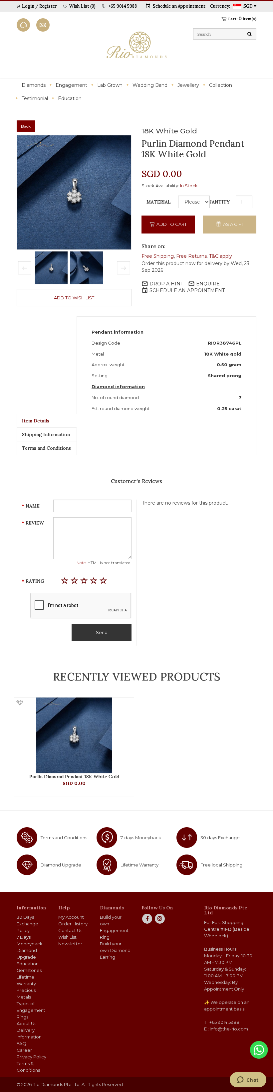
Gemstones (29, 970)
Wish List (67, 937)
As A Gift (232, 224)
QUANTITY (217, 202)
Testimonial (35, 98)
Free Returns (191, 256)
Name (33, 506)
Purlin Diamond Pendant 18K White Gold (74, 777)
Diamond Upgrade (61, 864)
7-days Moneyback (141, 837)
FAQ (21, 1043)
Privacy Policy (31, 1056)
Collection (220, 85)
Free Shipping (157, 256)
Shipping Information (46, 434)
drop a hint (166, 284)
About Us (26, 1023)
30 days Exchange (220, 837)
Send (102, 632)
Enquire (208, 284)
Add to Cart (171, 224)
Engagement (71, 85)
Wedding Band (150, 85)
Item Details (35, 421)
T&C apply (220, 256)
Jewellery (188, 85)
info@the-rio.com (229, 1028)
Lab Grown (110, 85)
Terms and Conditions (46, 448)
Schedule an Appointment (179, 6)
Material (158, 202)
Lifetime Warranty (139, 864)
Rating (35, 581)
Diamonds (34, 85)
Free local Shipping (221, 864)
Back (26, 126)
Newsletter (70, 943)
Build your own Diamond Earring (115, 950)
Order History (73, 923)
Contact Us (70, 930)
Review (35, 523)
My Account (71, 917)
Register (48, 6)
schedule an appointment (187, 290)
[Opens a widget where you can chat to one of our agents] (247, 1080)
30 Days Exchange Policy (27, 923)
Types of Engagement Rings (31, 1010)
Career (24, 1050)
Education (70, 98)
